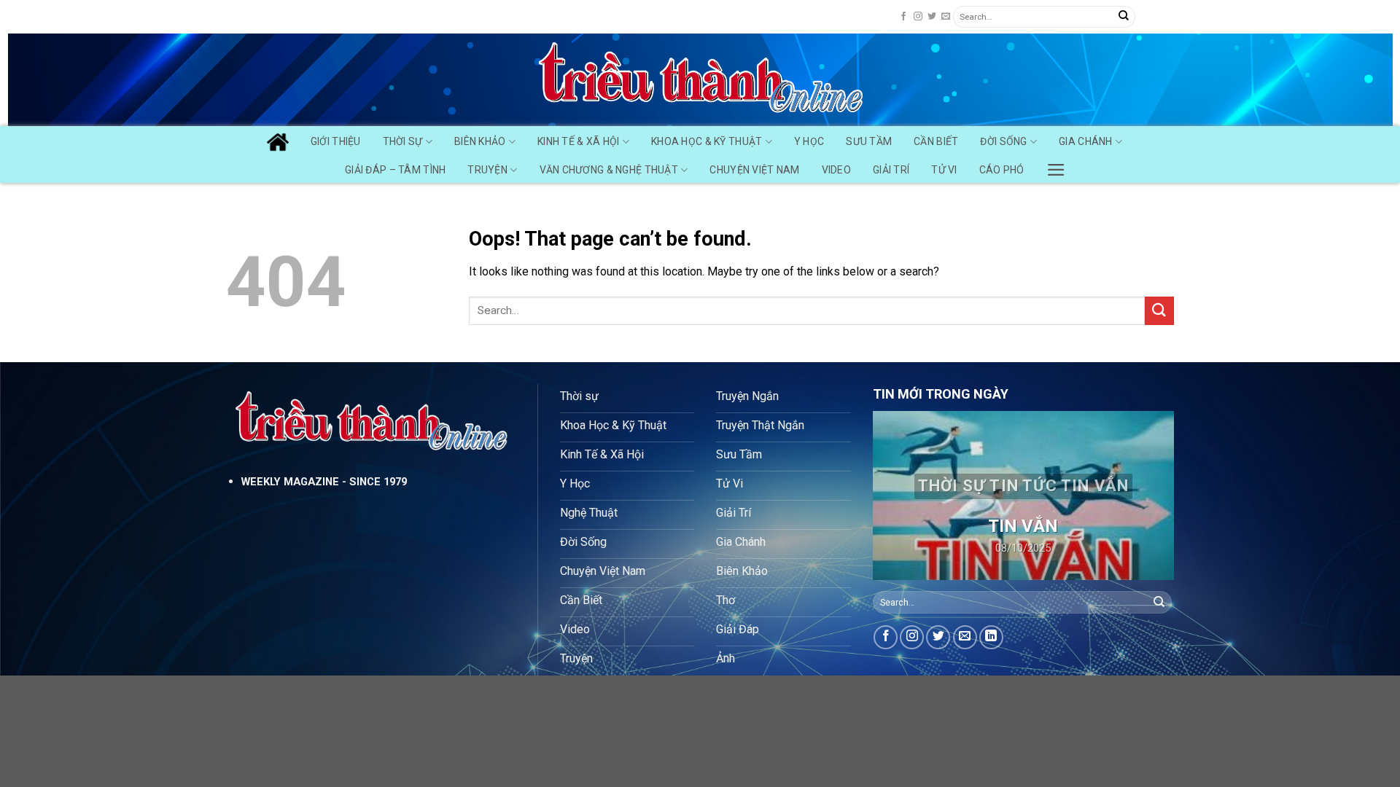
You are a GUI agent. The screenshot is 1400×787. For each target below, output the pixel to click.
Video (836, 170)
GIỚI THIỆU (336, 141)
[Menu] (1056, 166)
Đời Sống (1003, 141)
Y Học (809, 141)
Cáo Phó (1001, 170)
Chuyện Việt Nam (754, 170)
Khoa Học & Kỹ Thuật (706, 141)
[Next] (1150, 495)
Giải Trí (891, 170)
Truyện (487, 170)
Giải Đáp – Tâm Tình (395, 170)
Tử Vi (944, 170)
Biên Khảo (480, 141)
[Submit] (1124, 17)
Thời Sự (403, 141)
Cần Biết (936, 141)
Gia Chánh (1086, 141)
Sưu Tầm (869, 141)
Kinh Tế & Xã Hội (578, 141)
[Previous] (897, 495)
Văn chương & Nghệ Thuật (609, 170)
